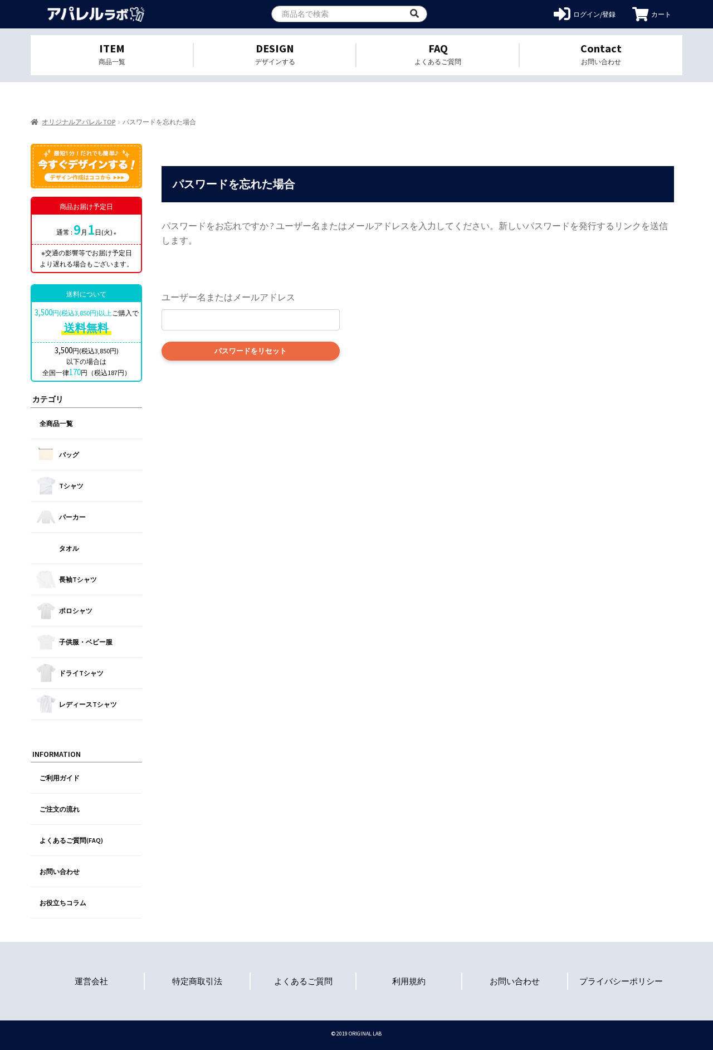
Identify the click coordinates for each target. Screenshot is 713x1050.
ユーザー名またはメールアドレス (228, 297)
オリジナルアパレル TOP (78, 122)
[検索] (414, 14)
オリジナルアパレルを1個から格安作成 (96, 14)
